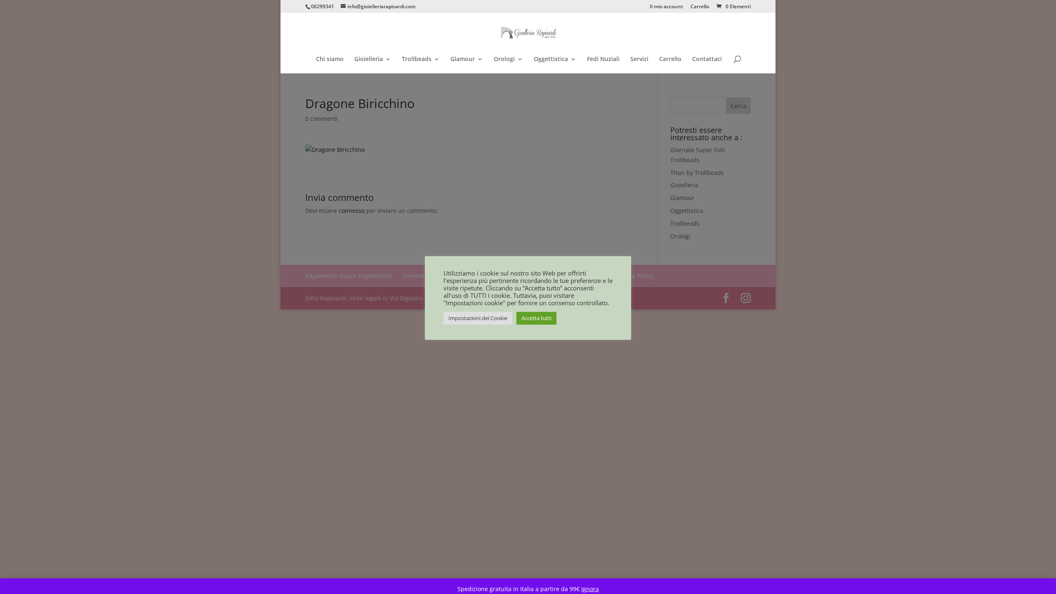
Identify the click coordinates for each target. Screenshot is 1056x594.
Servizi (639, 59)
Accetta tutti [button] (536, 318)
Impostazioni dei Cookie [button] (477, 318)
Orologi (504, 59)
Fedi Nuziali (603, 59)
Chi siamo (330, 59)
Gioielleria (368, 59)
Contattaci (707, 59)
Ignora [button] (590, 589)
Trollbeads (416, 59)
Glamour (462, 59)
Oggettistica (551, 59)
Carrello (700, 7)
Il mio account (666, 7)
